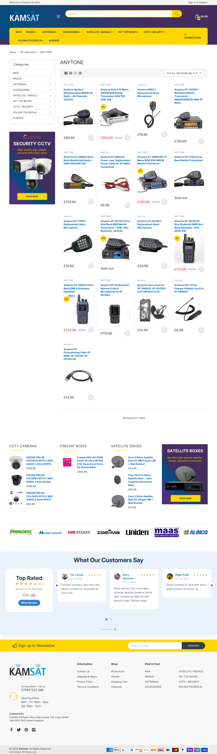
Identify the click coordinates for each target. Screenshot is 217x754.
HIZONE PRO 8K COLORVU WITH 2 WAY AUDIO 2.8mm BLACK (39, 478)
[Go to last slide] (57, 585)
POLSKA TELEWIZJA (190, 686)
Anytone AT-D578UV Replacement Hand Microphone (149, 224)
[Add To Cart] (91, 138)
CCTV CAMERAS (23, 446)
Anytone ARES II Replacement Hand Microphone (148, 93)
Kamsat (23, 748)
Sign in (192, 2)
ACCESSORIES (153, 686)
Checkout (116, 686)
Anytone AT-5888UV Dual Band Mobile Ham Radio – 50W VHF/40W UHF (78, 160)
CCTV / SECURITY (189, 681)
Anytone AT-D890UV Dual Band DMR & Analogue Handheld (78, 288)
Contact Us (83, 671)
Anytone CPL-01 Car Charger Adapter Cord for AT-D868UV (189, 288)
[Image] (185, 474)
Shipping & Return (87, 676)
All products (117, 671)
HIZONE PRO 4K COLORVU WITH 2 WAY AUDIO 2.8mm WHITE (39, 496)
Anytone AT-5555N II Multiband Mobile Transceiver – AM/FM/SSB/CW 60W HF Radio (188, 96)
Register (203, 2)
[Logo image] (21, 532)
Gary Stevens (128, 576)
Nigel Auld (182, 574)
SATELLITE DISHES (126, 446)
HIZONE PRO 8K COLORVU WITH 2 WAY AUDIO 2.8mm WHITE (39, 460)
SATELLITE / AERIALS (191, 671)
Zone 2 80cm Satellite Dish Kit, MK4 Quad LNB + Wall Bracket (142, 460)
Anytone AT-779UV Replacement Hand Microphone (75, 224)
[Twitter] (19, 730)
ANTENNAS (151, 681)
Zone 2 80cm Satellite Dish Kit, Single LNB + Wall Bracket (140, 499)
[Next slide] (211, 585)
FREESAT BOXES (73, 446)
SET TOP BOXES (188, 676)
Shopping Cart (119, 681)
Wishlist (115, 676)
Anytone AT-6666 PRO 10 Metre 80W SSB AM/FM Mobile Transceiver (151, 160)
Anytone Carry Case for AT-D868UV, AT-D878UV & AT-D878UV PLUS (151, 288)
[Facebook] (11, 730)
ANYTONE (68, 84)
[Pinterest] (26, 730)
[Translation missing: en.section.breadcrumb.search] (177, 13)
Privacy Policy (85, 681)
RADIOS (149, 676)
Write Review (29, 602)
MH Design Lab (29, 752)
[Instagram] (34, 730)
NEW (148, 671)
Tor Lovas (76, 574)
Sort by (171, 73)
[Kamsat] (24, 16)
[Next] (10, 532)
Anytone (141, 84)
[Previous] (207, 532)
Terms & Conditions (87, 686)
